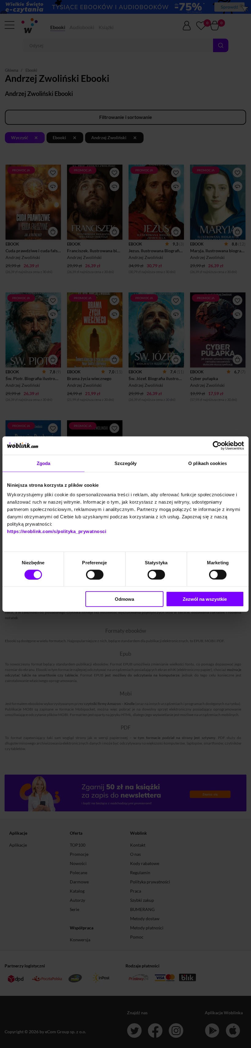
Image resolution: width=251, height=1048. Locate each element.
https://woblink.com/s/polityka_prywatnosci (56, 531)
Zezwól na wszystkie (205, 599)
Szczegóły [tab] (125, 463)
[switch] (94, 574)
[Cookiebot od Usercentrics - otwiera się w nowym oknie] (217, 445)
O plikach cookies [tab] (207, 463)
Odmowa (124, 599)
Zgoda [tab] (44, 463)
